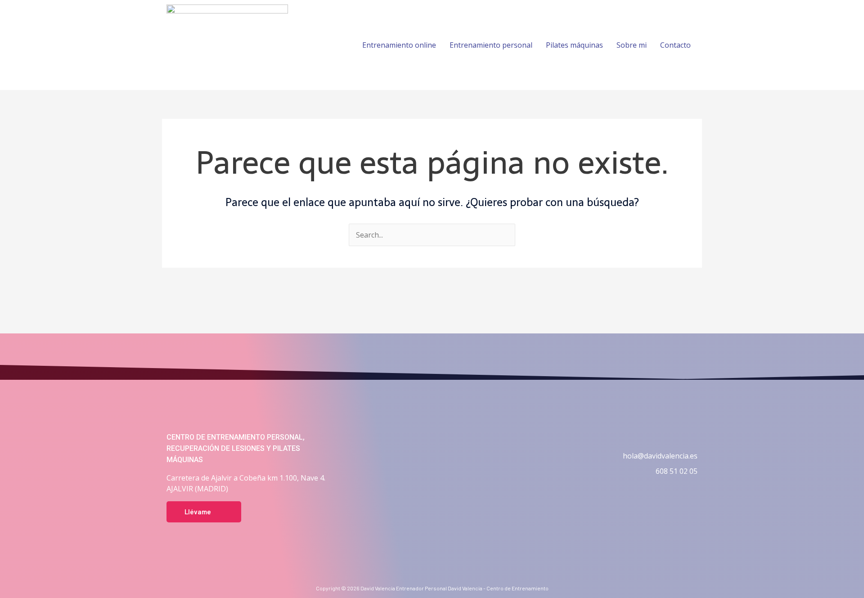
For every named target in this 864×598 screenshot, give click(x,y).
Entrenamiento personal (491, 45)
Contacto (675, 45)
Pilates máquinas (574, 45)
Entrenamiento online (399, 45)
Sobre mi (631, 45)
